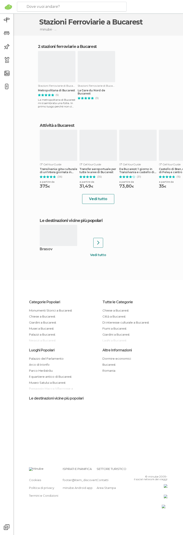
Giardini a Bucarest (42, 322)
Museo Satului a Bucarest (47, 382)
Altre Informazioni (117, 350)
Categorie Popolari (44, 302)
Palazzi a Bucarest (42, 334)
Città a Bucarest (114, 316)
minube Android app (78, 488)
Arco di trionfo (39, 364)
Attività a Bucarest (57, 125)
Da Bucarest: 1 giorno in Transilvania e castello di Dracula (136, 171)
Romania (108, 370)
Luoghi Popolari (41, 350)
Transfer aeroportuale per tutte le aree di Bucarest (97, 171)
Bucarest (109, 364)
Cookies (35, 480)
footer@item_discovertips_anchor (88, 480)
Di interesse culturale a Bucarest (125, 322)
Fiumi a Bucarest (114, 328)
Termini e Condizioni (43, 495)
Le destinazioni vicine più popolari (71, 221)
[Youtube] (164, 470)
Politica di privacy (41, 488)
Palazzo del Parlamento (46, 358)
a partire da (47, 181)
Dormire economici (116, 358)
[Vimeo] (158, 470)
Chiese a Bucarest (42, 316)
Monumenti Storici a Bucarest (50, 310)
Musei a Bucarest (41, 328)
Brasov (46, 249)
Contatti (102, 480)
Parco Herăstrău (41, 370)
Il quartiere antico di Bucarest (50, 376)
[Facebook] (147, 470)
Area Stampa (106, 488)
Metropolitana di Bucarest (56, 90)
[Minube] (8, 7)
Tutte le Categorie (117, 302)
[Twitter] (153, 470)
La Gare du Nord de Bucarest (91, 92)
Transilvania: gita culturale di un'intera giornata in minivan (58, 171)
